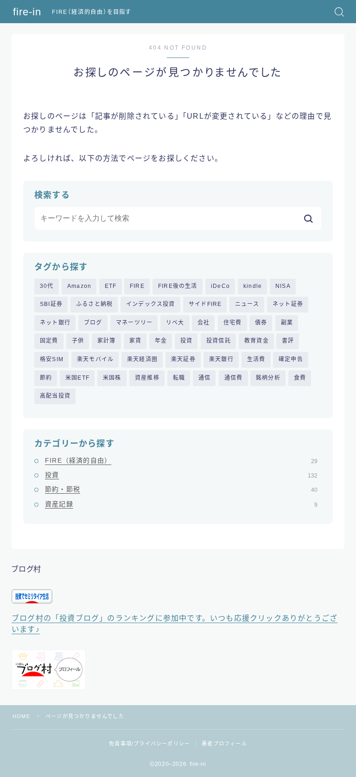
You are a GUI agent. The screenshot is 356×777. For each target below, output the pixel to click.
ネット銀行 (55, 322)
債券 (261, 322)
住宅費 (232, 322)
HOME (21, 716)
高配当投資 (55, 396)
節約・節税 (181, 489)
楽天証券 (183, 359)
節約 (46, 378)
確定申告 (291, 359)
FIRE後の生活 (177, 286)
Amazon (79, 286)
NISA (283, 286)
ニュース (247, 304)
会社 (203, 322)
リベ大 (175, 322)
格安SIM (52, 359)
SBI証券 (51, 304)
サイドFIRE (205, 304)
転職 (179, 378)
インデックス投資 (150, 304)
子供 (78, 341)
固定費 (49, 341)
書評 (288, 341)
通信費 (233, 378)
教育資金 (256, 341)
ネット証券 (288, 304)
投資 (186, 341)
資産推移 (147, 378)
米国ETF (77, 378)
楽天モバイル (95, 359)
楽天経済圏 (142, 359)
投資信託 (218, 341)
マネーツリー (134, 322)
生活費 (256, 359)
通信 (204, 378)
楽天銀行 (221, 359)
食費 (300, 378)
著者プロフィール (224, 743)
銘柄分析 (268, 378)
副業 (287, 322)
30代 (47, 286)
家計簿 (106, 341)
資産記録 (181, 504)
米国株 (112, 378)
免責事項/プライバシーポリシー (149, 743)
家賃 (135, 341)
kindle (252, 286)
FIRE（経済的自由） (181, 460)
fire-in (27, 12)
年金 (161, 341)
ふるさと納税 (94, 304)
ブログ (93, 322)
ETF (111, 286)
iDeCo (220, 286)
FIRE (137, 286)
